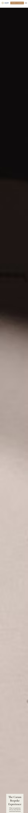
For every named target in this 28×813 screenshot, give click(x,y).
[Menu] (26, 3)
